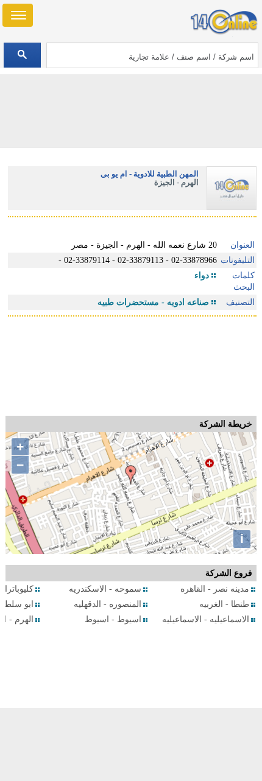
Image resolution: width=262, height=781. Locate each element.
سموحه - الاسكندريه (105, 589)
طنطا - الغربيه (224, 604)
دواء (201, 275)
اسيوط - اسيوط (113, 619)
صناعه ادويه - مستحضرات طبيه (153, 302)
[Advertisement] (131, 744)
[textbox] (152, 55)
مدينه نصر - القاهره (214, 589)
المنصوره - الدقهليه (107, 604)
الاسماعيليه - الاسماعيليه (205, 619)
